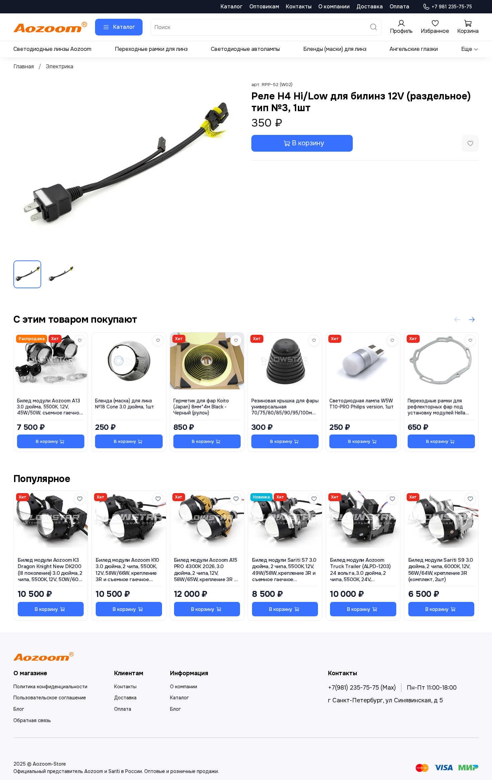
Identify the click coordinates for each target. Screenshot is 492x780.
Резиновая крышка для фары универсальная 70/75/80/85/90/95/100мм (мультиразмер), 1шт (285, 407)
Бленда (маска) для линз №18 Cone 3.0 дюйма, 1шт (124, 404)
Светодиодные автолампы (245, 49)
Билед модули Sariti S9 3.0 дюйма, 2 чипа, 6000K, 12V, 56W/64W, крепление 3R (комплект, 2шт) (440, 570)
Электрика (59, 66)
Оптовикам (264, 6)
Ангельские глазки (414, 49)
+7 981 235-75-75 (452, 7)
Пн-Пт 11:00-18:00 (432, 687)
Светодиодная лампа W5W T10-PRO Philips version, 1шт (361, 404)
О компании (334, 6)
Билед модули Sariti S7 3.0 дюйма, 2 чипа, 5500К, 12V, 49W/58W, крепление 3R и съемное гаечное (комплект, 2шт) (284, 570)
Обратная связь (32, 720)
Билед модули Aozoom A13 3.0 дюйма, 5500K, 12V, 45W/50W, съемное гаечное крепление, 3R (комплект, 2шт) (49, 407)
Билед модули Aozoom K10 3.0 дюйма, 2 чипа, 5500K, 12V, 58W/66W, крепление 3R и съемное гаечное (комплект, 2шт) (127, 570)
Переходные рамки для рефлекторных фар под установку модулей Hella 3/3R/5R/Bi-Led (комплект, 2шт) (438, 407)
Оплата (399, 6)
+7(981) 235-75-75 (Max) (362, 687)
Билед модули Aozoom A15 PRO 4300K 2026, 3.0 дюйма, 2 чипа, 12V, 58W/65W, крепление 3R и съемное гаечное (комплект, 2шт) (205, 570)
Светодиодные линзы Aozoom (52, 49)
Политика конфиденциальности (50, 687)
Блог (18, 709)
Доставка (369, 6)
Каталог (232, 6)
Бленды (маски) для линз (334, 49)
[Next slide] (230, 168)
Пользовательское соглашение (49, 698)
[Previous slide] (24, 168)
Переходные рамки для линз (151, 49)
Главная (23, 66)
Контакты (299, 6)
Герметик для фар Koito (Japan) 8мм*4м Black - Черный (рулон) (201, 407)
